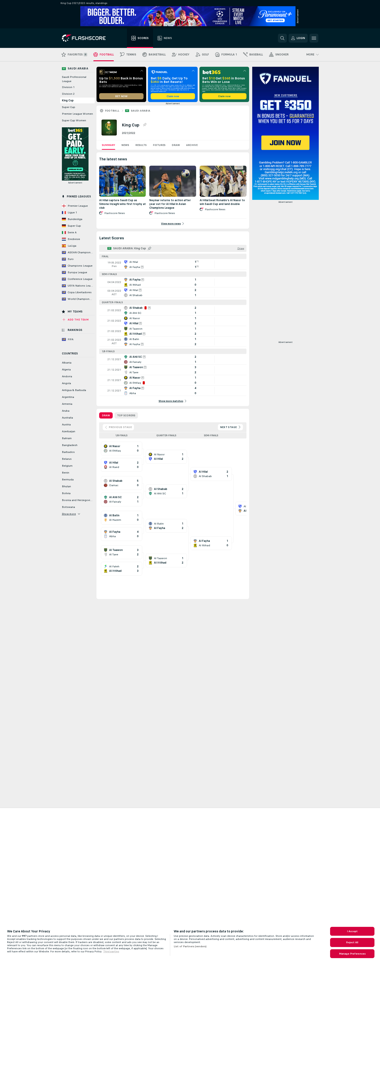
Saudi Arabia (140, 110)
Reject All (352, 942)
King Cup (68, 100)
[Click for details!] (172, 264)
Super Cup (68, 107)
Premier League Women (77, 114)
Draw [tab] (106, 415)
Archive (192, 145)
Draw (176, 145)
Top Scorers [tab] (126, 415)
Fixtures (159, 145)
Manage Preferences (352, 953)
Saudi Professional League (74, 79)
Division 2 (68, 94)
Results (141, 145)
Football (112, 110)
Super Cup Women (74, 120)
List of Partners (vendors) (190, 946)
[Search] (282, 38)
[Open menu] (313, 38)
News (125, 145)
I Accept (352, 931)
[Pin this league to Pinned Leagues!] (144, 124)
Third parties (111, 951)
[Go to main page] (87, 38)
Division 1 (68, 87)
